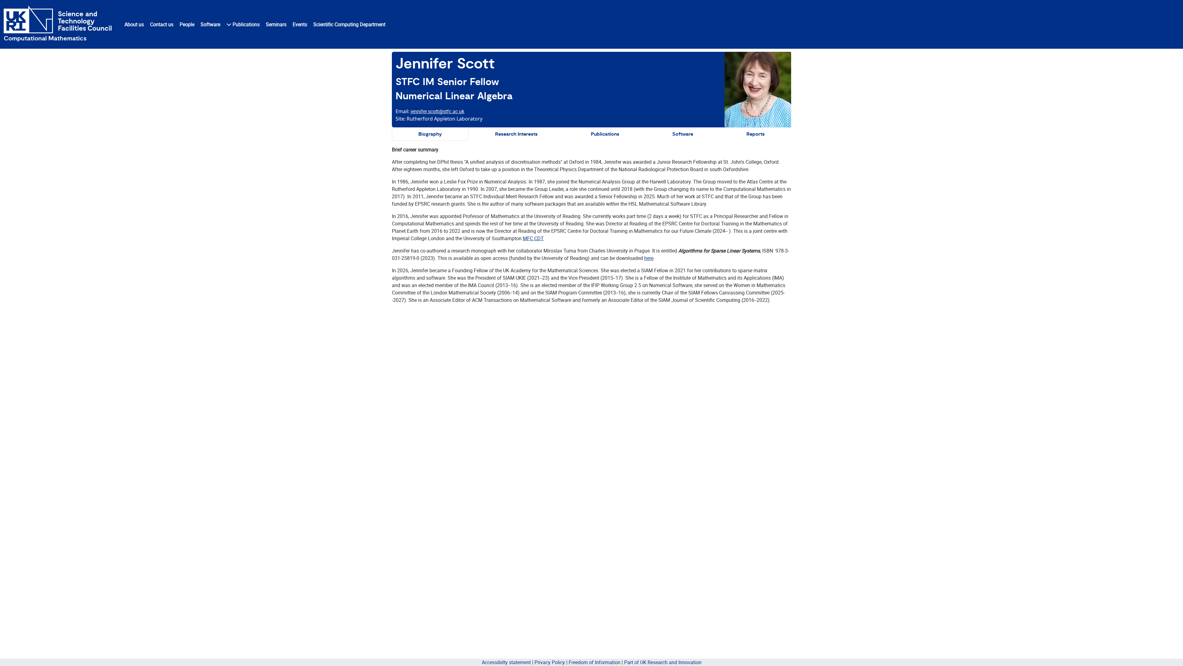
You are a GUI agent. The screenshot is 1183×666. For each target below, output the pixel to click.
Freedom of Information (594, 662)
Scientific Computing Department (349, 24)
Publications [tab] (605, 134)
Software (210, 24)
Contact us (161, 24)
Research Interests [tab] (516, 134)
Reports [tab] (755, 134)
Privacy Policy (550, 662)
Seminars (276, 24)
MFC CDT (533, 238)
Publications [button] (245, 24)
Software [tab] (682, 134)
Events (300, 24)
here (648, 258)
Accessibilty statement (506, 662)
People (187, 24)
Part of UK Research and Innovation (662, 662)
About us (134, 24)
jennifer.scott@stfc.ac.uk (437, 111)
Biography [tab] (430, 134)
